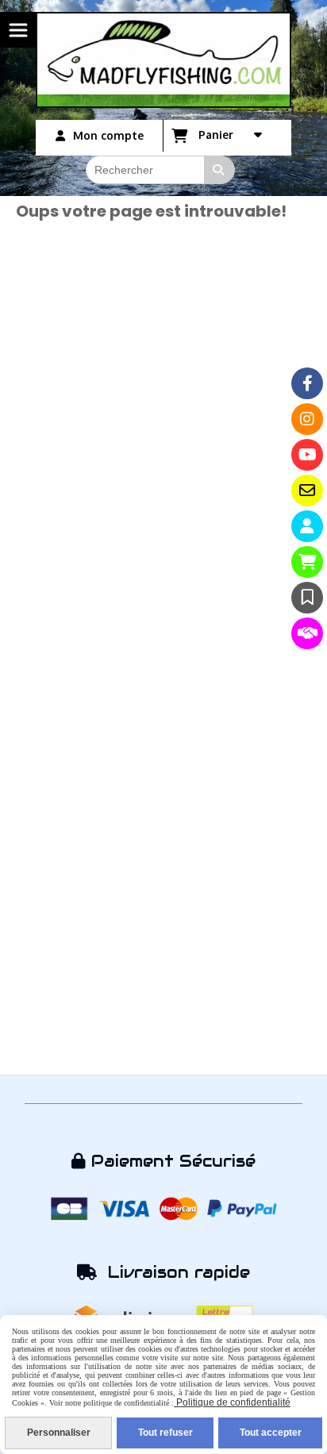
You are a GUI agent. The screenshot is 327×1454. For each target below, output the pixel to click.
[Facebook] (307, 383)
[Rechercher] (220, 170)
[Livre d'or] (307, 598)
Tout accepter (271, 1432)
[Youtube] (307, 455)
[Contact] (307, 490)
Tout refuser (165, 1432)
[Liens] (307, 633)
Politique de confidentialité (232, 1402)
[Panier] (307, 562)
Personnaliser (58, 1432)
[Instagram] (307, 419)
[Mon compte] (307, 526)
